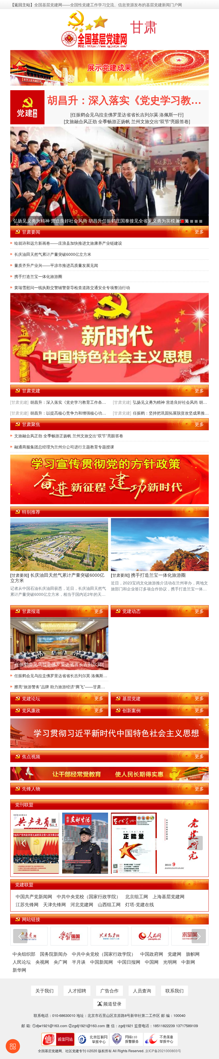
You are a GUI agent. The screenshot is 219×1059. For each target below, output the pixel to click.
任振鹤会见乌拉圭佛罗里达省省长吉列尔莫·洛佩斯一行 (61, 675)
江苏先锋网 (27, 904)
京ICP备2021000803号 (163, 1050)
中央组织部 (24, 954)
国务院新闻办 (53, 954)
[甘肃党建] (19, 402)
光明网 (170, 962)
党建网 (174, 954)
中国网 (152, 962)
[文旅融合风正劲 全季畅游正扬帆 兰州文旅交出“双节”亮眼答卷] (127, 121)
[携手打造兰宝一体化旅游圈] (200, 221)
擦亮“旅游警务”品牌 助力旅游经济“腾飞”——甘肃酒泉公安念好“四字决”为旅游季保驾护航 (61, 686)
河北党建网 (81, 904)
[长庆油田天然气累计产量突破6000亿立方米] (196, 221)
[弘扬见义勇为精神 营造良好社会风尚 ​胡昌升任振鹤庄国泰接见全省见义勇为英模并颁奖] (109, 176)
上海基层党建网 (168, 896)
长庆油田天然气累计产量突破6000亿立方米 (52, 254)
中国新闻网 (101, 962)
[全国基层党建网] (94, 28)
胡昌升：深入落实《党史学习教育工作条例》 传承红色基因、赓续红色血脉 (68, 402)
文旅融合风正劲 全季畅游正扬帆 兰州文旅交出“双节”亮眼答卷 (68, 435)
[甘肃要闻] (19, 575)
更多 (199, 231)
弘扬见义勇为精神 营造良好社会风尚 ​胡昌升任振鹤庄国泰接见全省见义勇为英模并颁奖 (101, 220)
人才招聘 (77, 990)
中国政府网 (151, 954)
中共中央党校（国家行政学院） (89, 896)
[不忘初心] (109, 733)
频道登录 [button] (111, 1003)
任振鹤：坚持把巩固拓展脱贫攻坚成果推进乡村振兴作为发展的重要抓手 (171, 413)
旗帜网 (193, 954)
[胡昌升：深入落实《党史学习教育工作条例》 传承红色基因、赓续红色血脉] (178, 221)
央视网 (42, 962)
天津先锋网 (54, 904)
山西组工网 (109, 904)
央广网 (60, 962)
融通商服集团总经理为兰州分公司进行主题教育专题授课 (64, 447)
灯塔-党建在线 (139, 904)
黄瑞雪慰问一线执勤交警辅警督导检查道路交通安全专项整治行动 (72, 287)
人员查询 (142, 990)
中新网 (188, 962)
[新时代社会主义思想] (109, 337)
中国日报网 (128, 962)
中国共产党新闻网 (34, 896)
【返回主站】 (22, 4)
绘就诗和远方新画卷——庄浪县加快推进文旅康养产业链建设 (68, 243)
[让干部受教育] (109, 773)
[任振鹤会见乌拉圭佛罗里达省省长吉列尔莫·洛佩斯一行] (126, 114)
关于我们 (44, 990)
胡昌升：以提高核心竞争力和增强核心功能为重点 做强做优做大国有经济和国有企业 (68, 413)
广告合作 (109, 990)
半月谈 (79, 962)
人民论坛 (22, 962)
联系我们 (174, 990)
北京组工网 (136, 896)
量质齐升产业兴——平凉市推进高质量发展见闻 (56, 265)
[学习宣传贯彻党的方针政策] (109, 479)
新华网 (19, 970)
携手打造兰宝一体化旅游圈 (38, 276)
